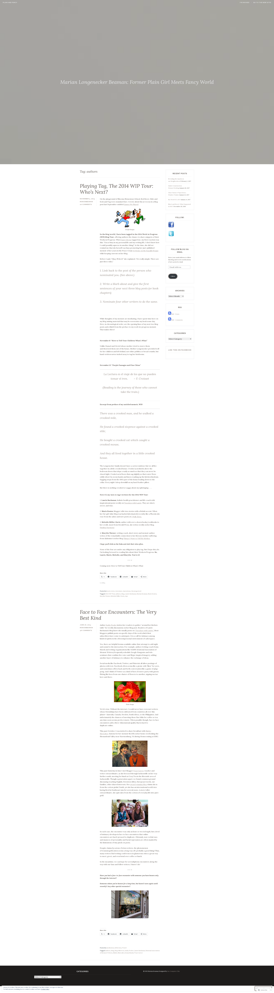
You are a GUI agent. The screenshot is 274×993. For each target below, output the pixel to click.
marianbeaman (86, 201)
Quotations (127, 591)
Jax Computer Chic (173, 971)
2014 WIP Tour (110, 594)
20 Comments (86, 204)
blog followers (119, 951)
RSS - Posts (175, 314)
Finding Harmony (107, 527)
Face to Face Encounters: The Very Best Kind (118, 615)
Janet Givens (126, 240)
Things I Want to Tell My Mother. (136, 538)
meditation (110, 948)
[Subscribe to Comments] (169, 320)
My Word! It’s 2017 (174, 200)
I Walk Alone (136, 517)
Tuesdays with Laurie (132, 503)
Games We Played (131, 204)
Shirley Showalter (119, 953)
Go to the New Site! (262, 2)
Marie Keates (152, 594)
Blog (122, 594)
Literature (118, 591)
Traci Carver (138, 771)
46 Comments (86, 630)
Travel (124, 948)
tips (126, 596)
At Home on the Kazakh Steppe (145, 251)
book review (111, 591)
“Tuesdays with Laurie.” (144, 630)
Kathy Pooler (111, 625)
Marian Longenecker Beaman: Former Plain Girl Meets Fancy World (137, 82)
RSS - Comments (177, 320)
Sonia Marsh (129, 953)
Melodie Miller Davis (117, 596)
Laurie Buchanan (130, 594)
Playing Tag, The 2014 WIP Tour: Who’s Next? (116, 189)
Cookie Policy (45, 989)
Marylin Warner (105, 596)
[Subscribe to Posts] (169, 314)
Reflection (118, 948)
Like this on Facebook (179, 350)
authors (118, 594)
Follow (173, 276)
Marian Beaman (142, 594)
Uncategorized (136, 591)
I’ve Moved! (244, 2)
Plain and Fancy (10, 2)
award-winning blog (138, 784)
